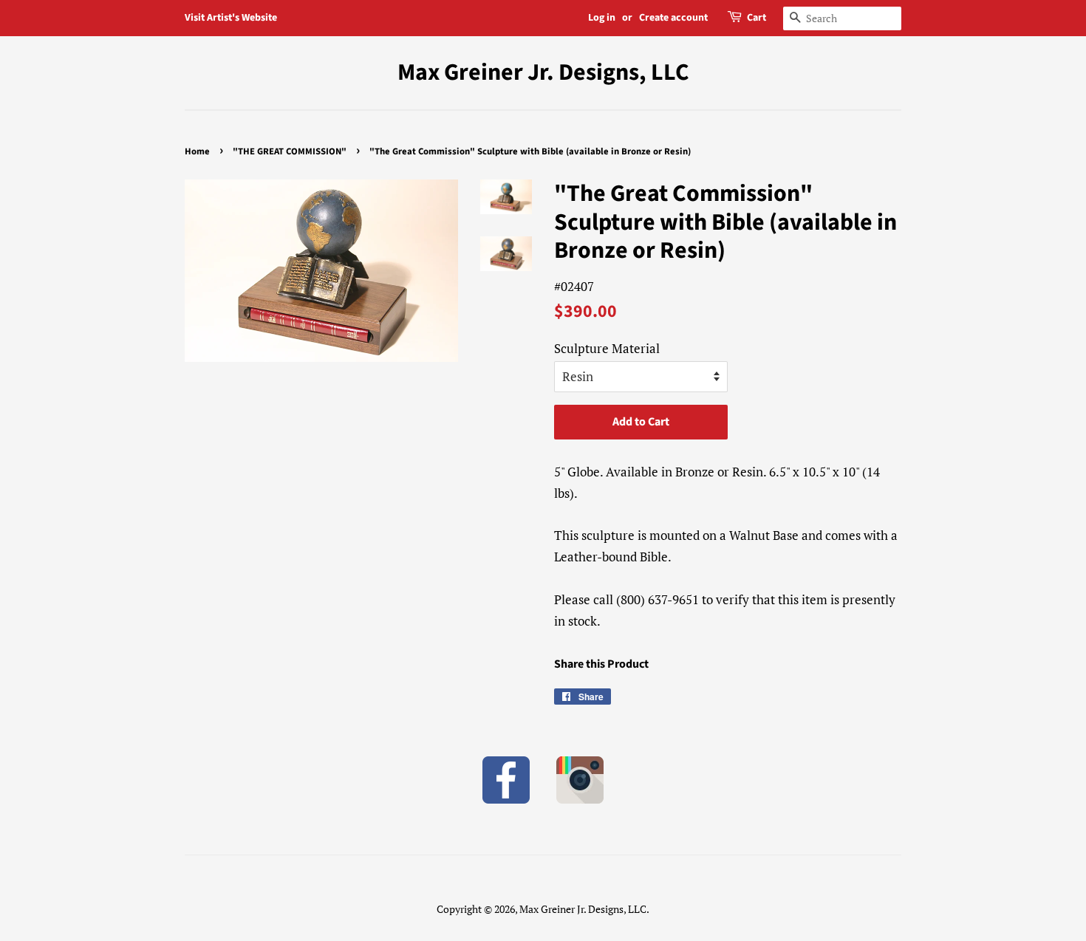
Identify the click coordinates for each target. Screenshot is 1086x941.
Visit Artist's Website (231, 17)
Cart (756, 17)
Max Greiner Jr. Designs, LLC (543, 72)
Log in (601, 17)
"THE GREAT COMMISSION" (289, 151)
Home (197, 151)
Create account (673, 17)
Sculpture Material (607, 348)
